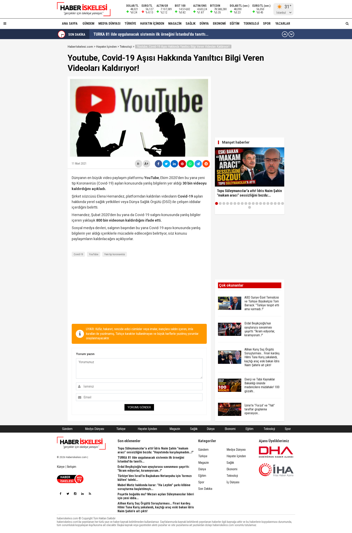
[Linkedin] (82, 493)
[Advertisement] (48, 104)
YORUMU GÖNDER (139, 407)
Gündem (88, 23)
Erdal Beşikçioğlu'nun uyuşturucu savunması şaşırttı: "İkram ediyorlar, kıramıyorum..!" (165, 34)
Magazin (175, 23)
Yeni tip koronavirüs (114, 254)
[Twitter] (68, 493)
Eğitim (234, 23)
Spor (267, 23)
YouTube (93, 254)
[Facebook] (60, 493)
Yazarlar (282, 23)
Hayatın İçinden (152, 23)
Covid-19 (78, 254)
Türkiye (130, 23)
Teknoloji (251, 23)
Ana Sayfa (70, 23)
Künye (61, 467)
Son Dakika (205, 489)
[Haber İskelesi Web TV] (70, 482)
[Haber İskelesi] (81, 443)
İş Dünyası (233, 482)
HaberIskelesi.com (80, 46)
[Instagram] (75, 493)
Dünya (204, 23)
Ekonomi (219, 23)
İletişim (71, 467)
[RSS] (90, 493)
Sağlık (191, 23)
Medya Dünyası (109, 23)
